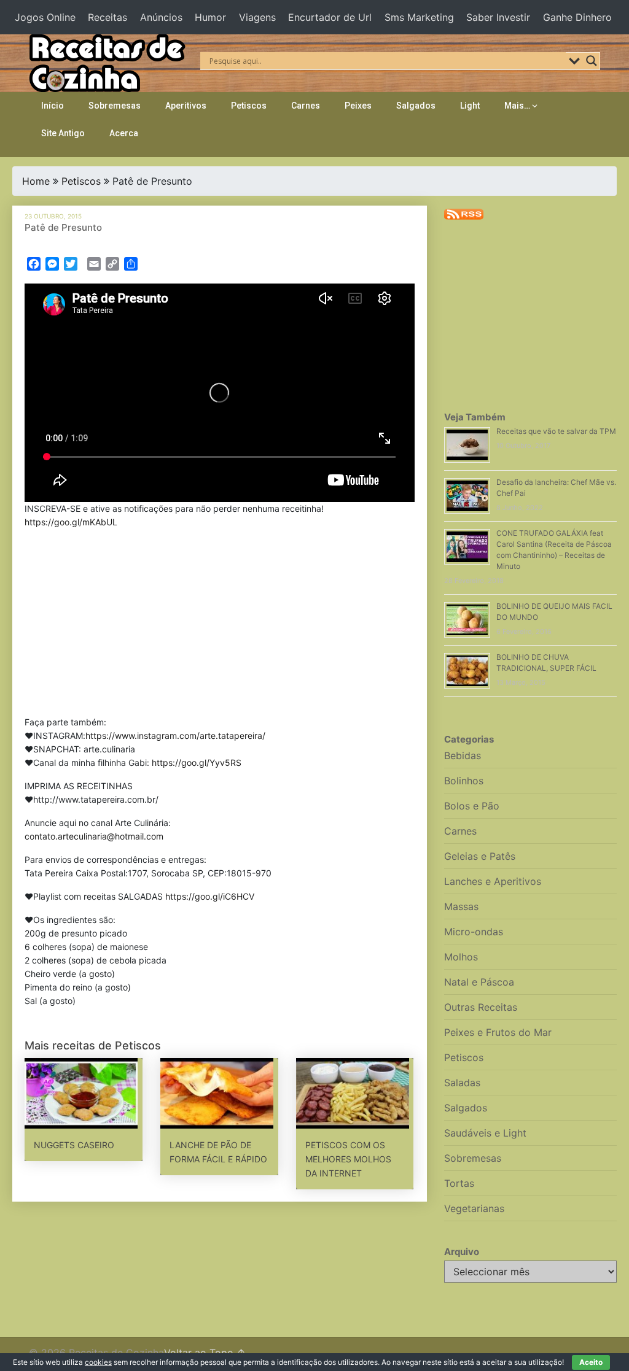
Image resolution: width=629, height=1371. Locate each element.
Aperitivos (185, 105)
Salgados (416, 105)
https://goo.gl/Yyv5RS (196, 762)
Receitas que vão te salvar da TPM (556, 431)
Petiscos (249, 105)
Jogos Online (45, 17)
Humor (210, 17)
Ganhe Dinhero (577, 17)
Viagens (257, 17)
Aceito (591, 1362)
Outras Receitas (480, 1007)
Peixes (358, 105)
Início (52, 105)
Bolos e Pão (471, 806)
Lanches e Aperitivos (492, 881)
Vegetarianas (474, 1208)
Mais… (517, 105)
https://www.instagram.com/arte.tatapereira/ (175, 735)
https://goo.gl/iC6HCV (209, 896)
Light (470, 105)
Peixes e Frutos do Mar (498, 1032)
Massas (461, 906)
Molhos (461, 957)
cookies (98, 1362)
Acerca (123, 133)
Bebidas (462, 755)
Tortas (459, 1183)
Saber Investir (498, 17)
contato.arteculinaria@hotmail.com (94, 836)
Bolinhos (463, 780)
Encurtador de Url (330, 17)
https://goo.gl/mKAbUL (71, 522)
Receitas (107, 17)
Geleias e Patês (479, 856)
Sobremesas (114, 105)
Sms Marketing (419, 17)
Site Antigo (63, 133)
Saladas (462, 1082)
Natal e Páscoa (479, 982)
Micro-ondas (473, 931)
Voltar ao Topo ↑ (205, 1352)
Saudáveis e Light (485, 1133)
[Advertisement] (220, 625)
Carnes (305, 105)
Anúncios (161, 17)
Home (36, 181)
